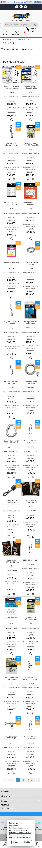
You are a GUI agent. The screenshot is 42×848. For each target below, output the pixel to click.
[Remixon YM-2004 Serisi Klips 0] (30, 429)
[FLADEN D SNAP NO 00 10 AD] (11, 369)
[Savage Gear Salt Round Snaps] (30, 310)
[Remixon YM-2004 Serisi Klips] (30, 725)
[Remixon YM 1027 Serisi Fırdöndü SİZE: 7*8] (30, 665)
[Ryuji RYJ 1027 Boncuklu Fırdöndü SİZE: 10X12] (30, 131)
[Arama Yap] (35, 24)
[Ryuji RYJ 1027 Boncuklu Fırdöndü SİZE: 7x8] (11, 725)
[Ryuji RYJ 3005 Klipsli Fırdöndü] (11, 310)
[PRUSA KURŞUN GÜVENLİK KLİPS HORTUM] (11, 548)
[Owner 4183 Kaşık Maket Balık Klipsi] (30, 74)
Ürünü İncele (11, 119)
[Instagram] (21, 6)
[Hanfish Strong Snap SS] (11, 250)
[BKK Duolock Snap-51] (11, 605)
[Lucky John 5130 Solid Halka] (30, 369)
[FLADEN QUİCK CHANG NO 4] (11, 488)
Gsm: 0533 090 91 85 (8, 808)
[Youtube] (25, 6)
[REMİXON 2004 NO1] (30, 548)
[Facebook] (16, 6)
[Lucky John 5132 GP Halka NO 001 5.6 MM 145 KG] (11, 429)
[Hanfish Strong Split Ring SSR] (30, 191)
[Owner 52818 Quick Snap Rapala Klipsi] (11, 74)
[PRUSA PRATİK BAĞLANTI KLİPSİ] (30, 488)
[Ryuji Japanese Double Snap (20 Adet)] (30, 605)
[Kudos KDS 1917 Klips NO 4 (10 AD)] (11, 131)
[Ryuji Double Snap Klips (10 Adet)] (11, 665)
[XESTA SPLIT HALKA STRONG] (30, 250)
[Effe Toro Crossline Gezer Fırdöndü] (11, 191)
